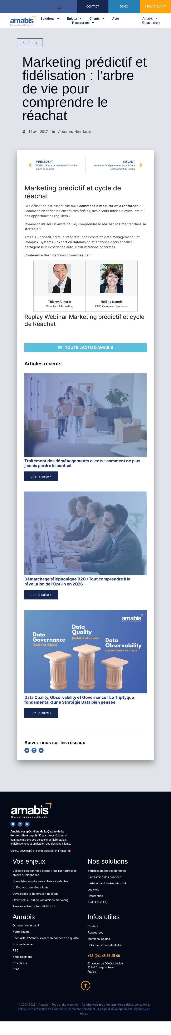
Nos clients (20, 963)
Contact (93, 926)
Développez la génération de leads (35, 893)
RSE (15, 950)
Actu (115, 18)
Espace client (151, 22)
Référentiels (95, 895)
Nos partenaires (23, 944)
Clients (94, 18)
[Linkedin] (33, 750)
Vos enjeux (29, 861)
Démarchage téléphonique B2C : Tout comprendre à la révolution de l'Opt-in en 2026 (77, 581)
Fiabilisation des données (104, 877)
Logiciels (93, 889)
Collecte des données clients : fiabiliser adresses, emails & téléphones (45, 873)
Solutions (47, 18)
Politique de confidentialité (105, 945)
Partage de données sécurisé (107, 883)
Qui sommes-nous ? (26, 925)
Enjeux (72, 18)
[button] (59, 6)
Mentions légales (99, 938)
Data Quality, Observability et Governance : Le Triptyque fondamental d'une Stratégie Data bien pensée (79, 700)
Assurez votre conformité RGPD (34, 906)
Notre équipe (21, 931)
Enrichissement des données (107, 870)
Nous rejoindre (22, 956)
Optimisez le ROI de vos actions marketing (41, 900)
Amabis (147, 18)
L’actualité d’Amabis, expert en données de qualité (46, 938)
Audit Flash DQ (98, 902)
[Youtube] (26, 750)
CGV (16, 969)
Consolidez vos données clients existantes (40, 881)
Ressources (80, 22)
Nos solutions (108, 861)
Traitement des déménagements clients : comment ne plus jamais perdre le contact (82, 463)
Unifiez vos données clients (30, 887)
